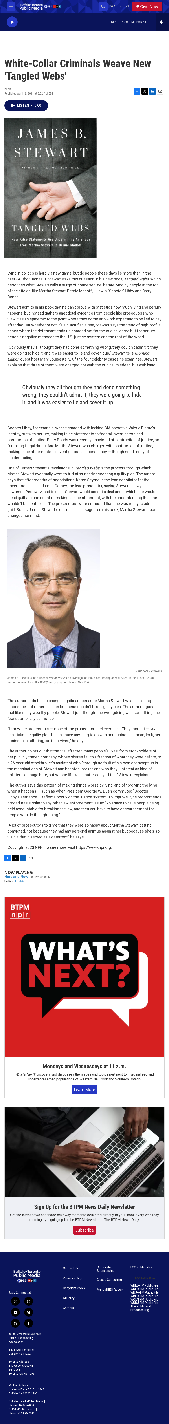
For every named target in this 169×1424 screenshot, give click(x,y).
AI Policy (69, 1298)
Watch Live (120, 6)
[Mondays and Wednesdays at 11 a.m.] (84, 977)
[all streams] (162, 22)
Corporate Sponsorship (105, 1269)
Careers (68, 1308)
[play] (12, 22)
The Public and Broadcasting (140, 1308)
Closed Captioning (109, 1279)
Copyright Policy (74, 1288)
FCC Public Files (141, 1267)
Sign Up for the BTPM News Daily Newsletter (84, 1207)
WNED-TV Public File (144, 1285)
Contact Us (70, 1268)
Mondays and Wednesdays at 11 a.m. (84, 1066)
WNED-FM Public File (144, 1289)
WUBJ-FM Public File (144, 1303)
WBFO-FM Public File (144, 1296)
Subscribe (84, 1230)
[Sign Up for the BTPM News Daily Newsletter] (84, 1152)
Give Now (149, 6)
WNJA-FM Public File (144, 1292)
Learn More (84, 1089)
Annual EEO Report (110, 1289)
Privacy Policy (72, 1278)
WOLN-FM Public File (144, 1299)
